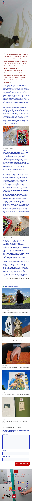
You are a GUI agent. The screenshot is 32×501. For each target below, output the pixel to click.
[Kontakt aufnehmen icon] (26, 486)
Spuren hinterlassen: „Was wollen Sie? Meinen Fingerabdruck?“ (16, 367)
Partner (17, 476)
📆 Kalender (24, 474)
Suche (9, 476)
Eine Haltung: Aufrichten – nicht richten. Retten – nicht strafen (15, 394)
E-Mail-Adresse (6, 456)
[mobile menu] (30, 2)
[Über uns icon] (27, 486)
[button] (2, 498)
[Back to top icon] (16, 471)
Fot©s (13, 474)
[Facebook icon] (25, 483)
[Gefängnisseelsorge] (3, 2)
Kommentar (5, 434)
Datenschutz (19, 474)
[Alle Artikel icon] (27, 485)
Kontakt (22, 476)
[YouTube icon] (27, 483)
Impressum (7, 474)
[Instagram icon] (25, 485)
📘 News (12, 476)
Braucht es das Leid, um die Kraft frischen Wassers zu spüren (15, 340)
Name (4, 450)
